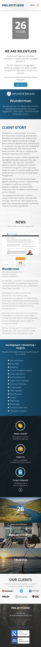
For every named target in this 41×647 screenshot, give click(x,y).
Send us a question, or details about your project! (20, 461)
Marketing (28, 344)
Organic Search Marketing (19, 381)
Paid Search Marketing (18, 384)
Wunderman (10, 269)
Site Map (30, 627)
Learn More (20, 84)
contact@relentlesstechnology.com (20, 615)
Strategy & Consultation (18, 411)
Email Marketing (15, 394)
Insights (20, 347)
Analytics (13, 397)
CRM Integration (16, 391)
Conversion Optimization (19, 407)
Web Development (16, 360)
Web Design (14, 364)
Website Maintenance (18, 377)
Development (13, 276)
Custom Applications (17, 374)
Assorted (13, 274)
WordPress (14, 367)
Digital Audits (14, 401)
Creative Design (15, 387)
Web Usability (15, 404)
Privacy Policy (22, 627)
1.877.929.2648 (20, 613)
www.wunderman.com (13, 272)
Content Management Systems (21, 370)
